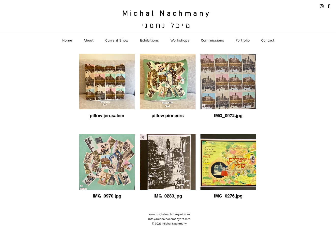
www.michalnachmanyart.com (169, 214)
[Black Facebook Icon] (328, 6)
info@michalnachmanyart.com (169, 219)
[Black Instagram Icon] (321, 6)
